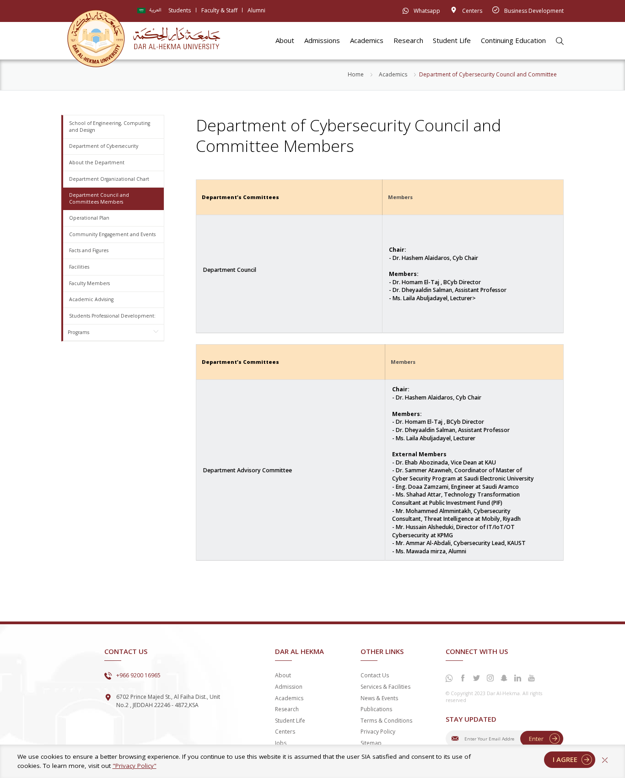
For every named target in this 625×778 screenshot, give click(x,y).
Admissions (322, 40)
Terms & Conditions (386, 720)
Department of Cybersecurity (103, 146)
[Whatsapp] (449, 679)
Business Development (533, 11)
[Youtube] (532, 678)
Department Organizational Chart (109, 179)
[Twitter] (477, 678)
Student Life (452, 40)
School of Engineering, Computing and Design (109, 126)
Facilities (79, 267)
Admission (288, 687)
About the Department (96, 162)
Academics (366, 40)
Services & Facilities (385, 687)
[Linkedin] (518, 678)
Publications (376, 709)
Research (408, 40)
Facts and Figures (88, 250)
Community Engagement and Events (112, 234)
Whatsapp (426, 11)
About (284, 40)
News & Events (379, 698)
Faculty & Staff (219, 10)
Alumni (256, 10)
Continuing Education (513, 40)
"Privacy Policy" (134, 766)
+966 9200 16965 (138, 675)
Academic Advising (91, 299)
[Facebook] (463, 678)
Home (356, 74)
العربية (155, 10)
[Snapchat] (504, 678)
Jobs (280, 743)
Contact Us (375, 675)
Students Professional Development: (112, 316)
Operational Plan (89, 218)
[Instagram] (490, 678)
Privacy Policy (378, 731)
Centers (471, 11)
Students (179, 10)
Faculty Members (89, 283)
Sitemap (371, 743)
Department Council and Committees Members (99, 198)
